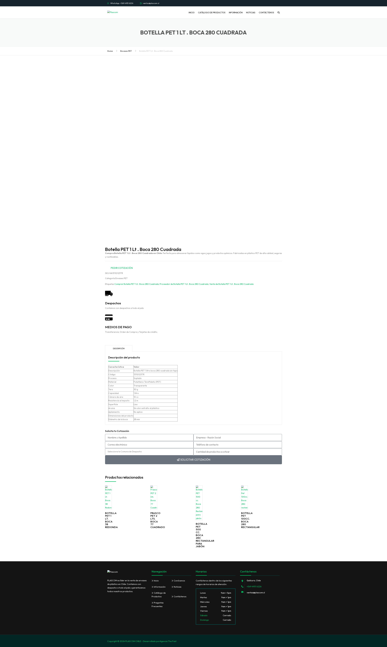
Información (236, 12)
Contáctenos (266, 12)
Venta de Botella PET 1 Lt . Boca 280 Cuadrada (231, 284)
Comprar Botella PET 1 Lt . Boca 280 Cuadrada (136, 284)
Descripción (119, 348)
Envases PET (126, 51)
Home (110, 51)
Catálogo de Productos (211, 12)
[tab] (118, 348)
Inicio (192, 12)
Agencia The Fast (168, 641)
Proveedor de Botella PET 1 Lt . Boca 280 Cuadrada (184, 284)
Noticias (250, 12)
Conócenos (179, 580)
